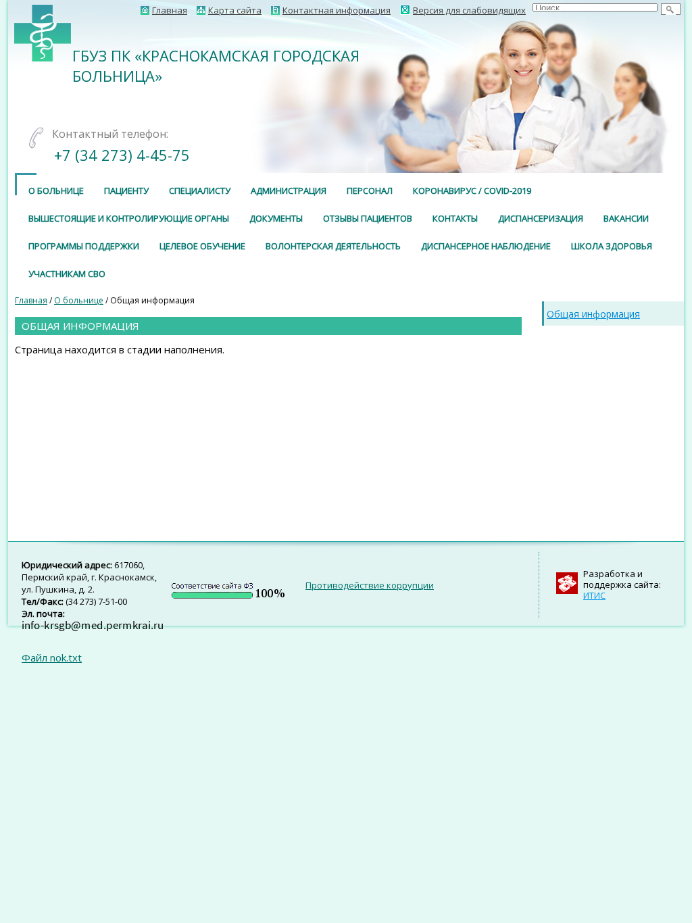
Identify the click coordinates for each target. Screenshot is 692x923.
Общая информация (593, 313)
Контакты (455, 218)
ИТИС (594, 595)
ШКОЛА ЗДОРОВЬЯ (611, 246)
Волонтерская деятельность (333, 246)
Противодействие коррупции (369, 585)
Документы (276, 218)
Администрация (288, 190)
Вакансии (626, 218)
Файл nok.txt (52, 657)
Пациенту (126, 190)
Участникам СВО (66, 274)
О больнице (56, 190)
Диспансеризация (540, 218)
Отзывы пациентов (367, 218)
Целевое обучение (202, 246)
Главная (31, 300)
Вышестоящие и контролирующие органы (128, 218)
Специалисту (199, 190)
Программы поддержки (83, 246)
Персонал (370, 190)
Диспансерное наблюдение (486, 246)
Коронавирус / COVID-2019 (472, 190)
